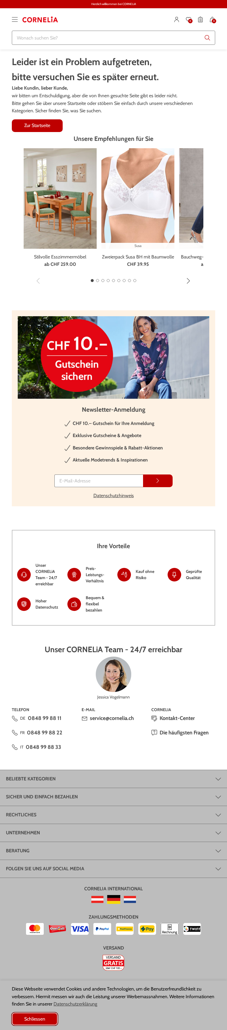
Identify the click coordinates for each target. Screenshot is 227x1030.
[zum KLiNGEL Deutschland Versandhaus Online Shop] (113, 899)
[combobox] (113, 38)
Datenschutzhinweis (113, 495)
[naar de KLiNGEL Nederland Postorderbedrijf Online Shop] (130, 899)
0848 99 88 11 (44, 718)
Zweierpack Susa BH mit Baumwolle (138, 257)
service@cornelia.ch (112, 718)
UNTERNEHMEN (23, 832)
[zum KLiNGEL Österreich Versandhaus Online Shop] (97, 899)
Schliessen (34, 1019)
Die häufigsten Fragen (184, 732)
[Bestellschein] (200, 19)
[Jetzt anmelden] (158, 480)
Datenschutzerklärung (75, 1004)
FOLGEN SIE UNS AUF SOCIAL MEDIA (45, 868)
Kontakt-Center (177, 718)
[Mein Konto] (177, 19)
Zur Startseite (37, 125)
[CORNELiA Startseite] (40, 19)
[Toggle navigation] (15, 19)
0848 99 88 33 (43, 747)
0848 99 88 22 (44, 732)
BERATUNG (18, 850)
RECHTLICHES (21, 815)
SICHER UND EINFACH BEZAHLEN (42, 797)
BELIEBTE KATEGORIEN (31, 779)
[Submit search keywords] (207, 38)
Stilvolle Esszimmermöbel (60, 257)
